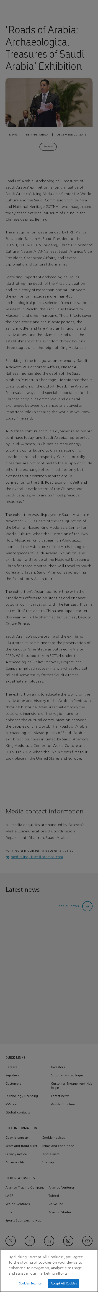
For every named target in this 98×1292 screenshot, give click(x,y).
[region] (49, 1271)
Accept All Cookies (64, 1283)
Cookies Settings (30, 1283)
